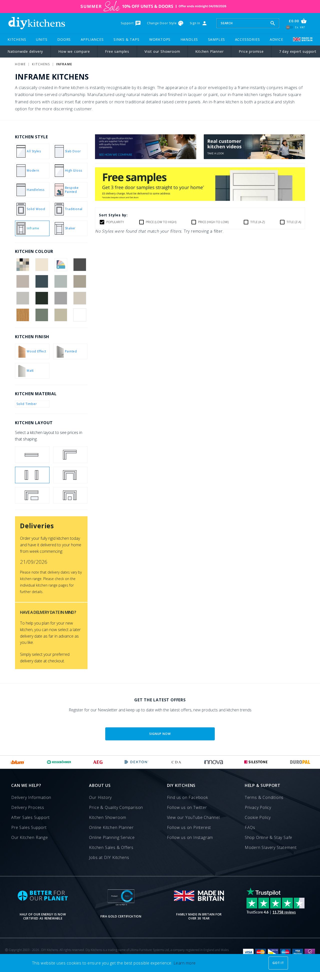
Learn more (185, 963)
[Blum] (17, 762)
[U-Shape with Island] (70, 495)
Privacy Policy (258, 807)
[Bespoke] (60, 264)
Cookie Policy (258, 817)
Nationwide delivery (25, 51)
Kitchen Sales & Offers (111, 847)
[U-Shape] (70, 475)
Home (20, 64)
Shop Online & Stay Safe (268, 837)
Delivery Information (31, 797)
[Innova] (213, 762)
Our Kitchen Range (29, 837)
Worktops (159, 39)
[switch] (289, 27)
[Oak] (22, 314)
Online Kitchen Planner (111, 827)
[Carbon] (80, 264)
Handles (189, 39)
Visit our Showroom (162, 51)
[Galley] (32, 475)
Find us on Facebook (187, 797)
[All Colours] (22, 264)
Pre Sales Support (29, 827)
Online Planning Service (111, 837)
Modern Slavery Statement (271, 847)
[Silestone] (256, 762)
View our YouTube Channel (193, 817)
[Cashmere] (22, 281)
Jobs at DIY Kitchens (109, 857)
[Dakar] (80, 281)
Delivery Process (27, 807)
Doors (64, 39)
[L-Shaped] (70, 454)
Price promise (251, 51)
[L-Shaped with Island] (32, 495)
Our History (100, 797)
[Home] (37, 23)
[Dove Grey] (22, 298)
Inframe (64, 64)
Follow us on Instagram (190, 837)
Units (42, 39)
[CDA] (176, 762)
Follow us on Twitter (187, 807)
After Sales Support (30, 817)
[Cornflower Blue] (60, 281)
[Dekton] (137, 762)
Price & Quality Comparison (116, 807)
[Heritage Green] (41, 298)
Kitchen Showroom (107, 817)
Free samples (117, 51)
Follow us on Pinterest (189, 827)
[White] (80, 314)
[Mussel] (80, 298)
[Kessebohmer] (59, 762)
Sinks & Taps (127, 39)
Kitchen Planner (209, 51)
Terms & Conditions (264, 797)
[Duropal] (300, 762)
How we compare (74, 51)
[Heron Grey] (60, 298)
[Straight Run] (32, 454)
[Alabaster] (41, 264)
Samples (216, 39)
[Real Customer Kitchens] (254, 157)
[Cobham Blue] (41, 281)
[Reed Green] (41, 314)
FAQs (250, 827)
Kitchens (17, 39)
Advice (276, 39)
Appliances (92, 39)
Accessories (247, 39)
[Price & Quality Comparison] (145, 157)
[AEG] (98, 762)
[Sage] (60, 314)
